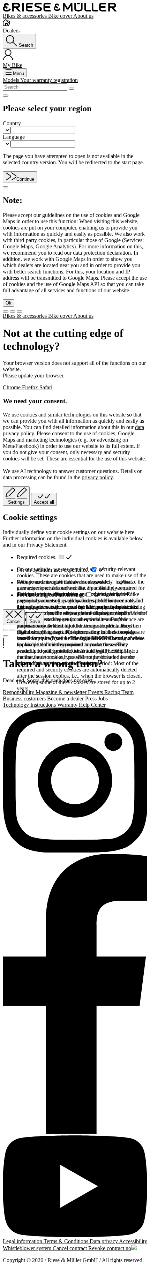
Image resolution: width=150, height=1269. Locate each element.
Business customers (25, 698)
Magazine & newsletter (62, 692)
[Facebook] (75, 994)
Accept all (44, 502)
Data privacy (104, 1241)
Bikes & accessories (25, 16)
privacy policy (97, 477)
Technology (16, 705)
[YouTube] (75, 1187)
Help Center (92, 705)
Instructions (43, 705)
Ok (9, 303)
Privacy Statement (46, 545)
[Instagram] (75, 781)
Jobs (103, 698)
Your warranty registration (49, 80)
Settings (16, 502)
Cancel (14, 621)
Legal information (23, 1241)
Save (35, 621)
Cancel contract (70, 1248)
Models (11, 80)
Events (96, 692)
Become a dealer (66, 698)
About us (83, 16)
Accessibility (133, 1241)
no (128, 1248)
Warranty (68, 705)
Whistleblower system (28, 1248)
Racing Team (119, 692)
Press (91, 698)
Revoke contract (107, 1248)
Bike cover (60, 16)
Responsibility (19, 692)
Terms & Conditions (67, 1241)
